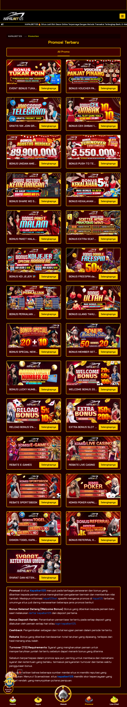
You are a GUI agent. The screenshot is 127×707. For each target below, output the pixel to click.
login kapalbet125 (65, 623)
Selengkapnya (48, 88)
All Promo (64, 51)
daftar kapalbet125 (40, 613)
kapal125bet (50, 598)
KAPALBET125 (15, 36)
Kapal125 (98, 598)
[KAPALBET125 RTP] (10, 679)
